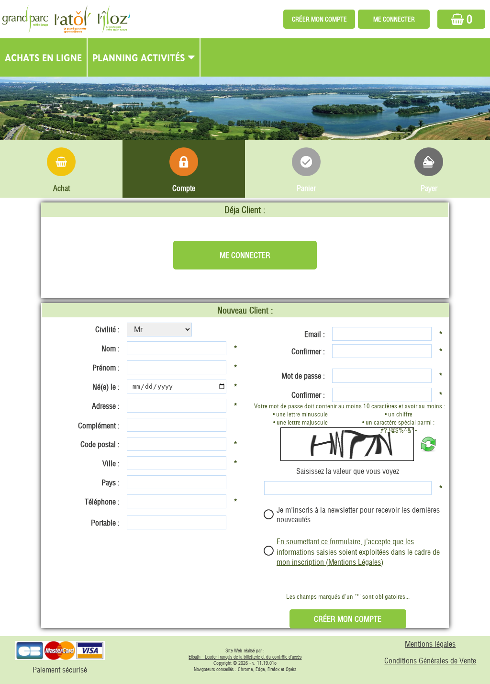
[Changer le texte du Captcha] (428, 444)
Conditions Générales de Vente (430, 660)
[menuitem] (44, 57)
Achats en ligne (43, 57)
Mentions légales (430, 644)
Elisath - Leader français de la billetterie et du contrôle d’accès (245, 657)
